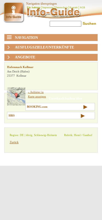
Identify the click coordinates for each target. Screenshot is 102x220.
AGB (82, 7)
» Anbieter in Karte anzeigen (37, 94)
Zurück (14, 142)
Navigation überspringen (41, 3)
